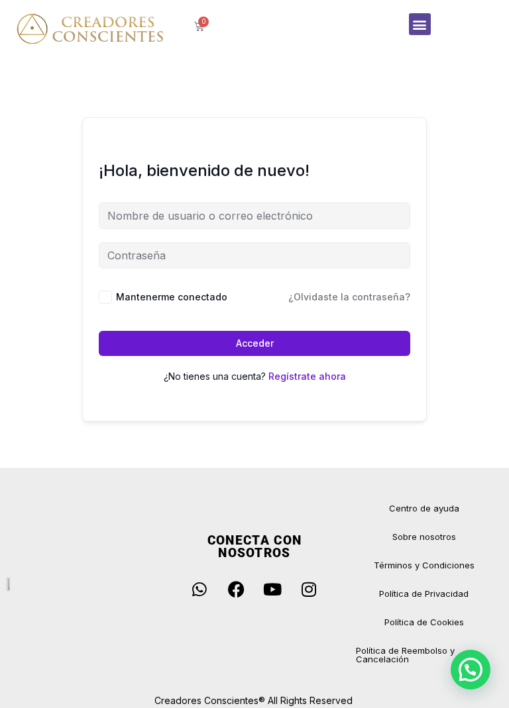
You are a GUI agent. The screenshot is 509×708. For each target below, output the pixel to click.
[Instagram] (308, 588)
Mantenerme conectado (171, 296)
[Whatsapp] (199, 588)
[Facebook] (236, 588)
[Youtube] (272, 588)
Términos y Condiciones (424, 565)
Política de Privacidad (424, 593)
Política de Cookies (424, 622)
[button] (420, 24)
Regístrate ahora (307, 376)
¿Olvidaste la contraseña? (349, 296)
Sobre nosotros (424, 536)
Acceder (255, 343)
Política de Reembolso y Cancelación (405, 654)
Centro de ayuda (424, 508)
